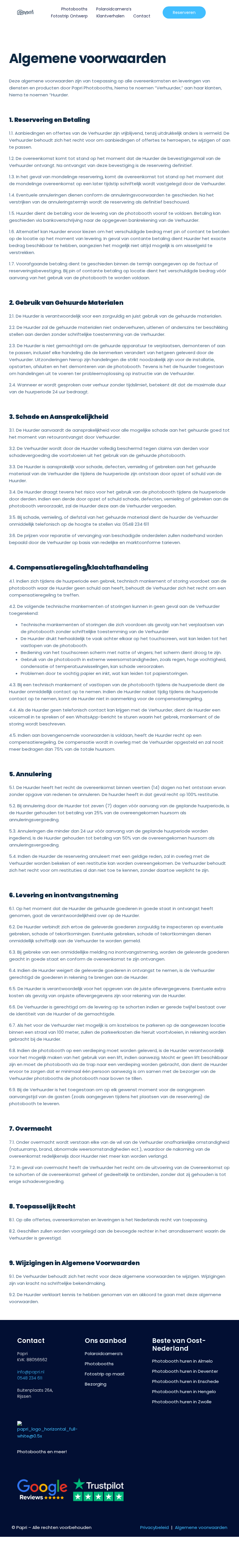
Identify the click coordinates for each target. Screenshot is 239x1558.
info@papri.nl (30, 1372)
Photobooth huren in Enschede (185, 1381)
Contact (141, 16)
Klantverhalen (110, 16)
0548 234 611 (29, 1378)
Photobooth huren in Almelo (182, 1361)
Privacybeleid (154, 1527)
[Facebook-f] (31, 1466)
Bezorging (95, 1384)
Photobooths (74, 9)
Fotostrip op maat (105, 1374)
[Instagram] (19, 1466)
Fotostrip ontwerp (69, 16)
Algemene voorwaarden (201, 1527)
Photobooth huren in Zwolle (182, 1402)
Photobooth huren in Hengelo (184, 1392)
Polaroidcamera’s (113, 9)
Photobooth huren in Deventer (185, 1371)
